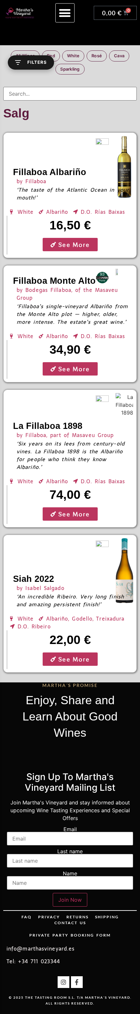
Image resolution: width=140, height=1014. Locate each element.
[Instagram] (63, 982)
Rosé (96, 55)
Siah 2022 (33, 579)
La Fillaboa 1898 (47, 426)
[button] (65, 12)
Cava (119, 55)
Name (70, 873)
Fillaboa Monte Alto (54, 281)
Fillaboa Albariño (49, 172)
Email (70, 829)
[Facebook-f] (77, 982)
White (73, 55)
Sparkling (69, 69)
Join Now (70, 900)
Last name (70, 851)
